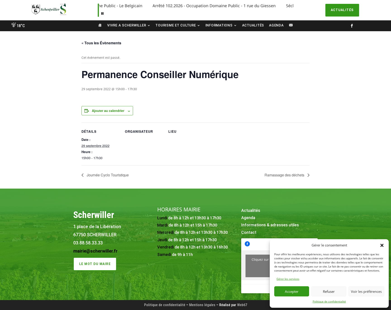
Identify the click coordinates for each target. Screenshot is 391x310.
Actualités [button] (342, 10)
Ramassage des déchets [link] (285, 174)
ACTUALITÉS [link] (253, 25)
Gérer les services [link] (288, 279)
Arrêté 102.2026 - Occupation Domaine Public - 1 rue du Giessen (200, 5)
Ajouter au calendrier (108, 110)
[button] (382, 245)
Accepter (291, 291)
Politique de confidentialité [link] (329, 301)
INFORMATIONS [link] (219, 25)
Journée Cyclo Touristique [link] (107, 174)
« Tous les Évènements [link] (101, 42)
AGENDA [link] (276, 25)
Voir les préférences (366, 291)
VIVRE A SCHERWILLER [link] (126, 25)
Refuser (329, 291)
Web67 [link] (242, 305)
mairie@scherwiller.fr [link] (95, 251)
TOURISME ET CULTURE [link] (175, 25)
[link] (49, 15)
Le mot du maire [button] (95, 264)
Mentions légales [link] (202, 305)
